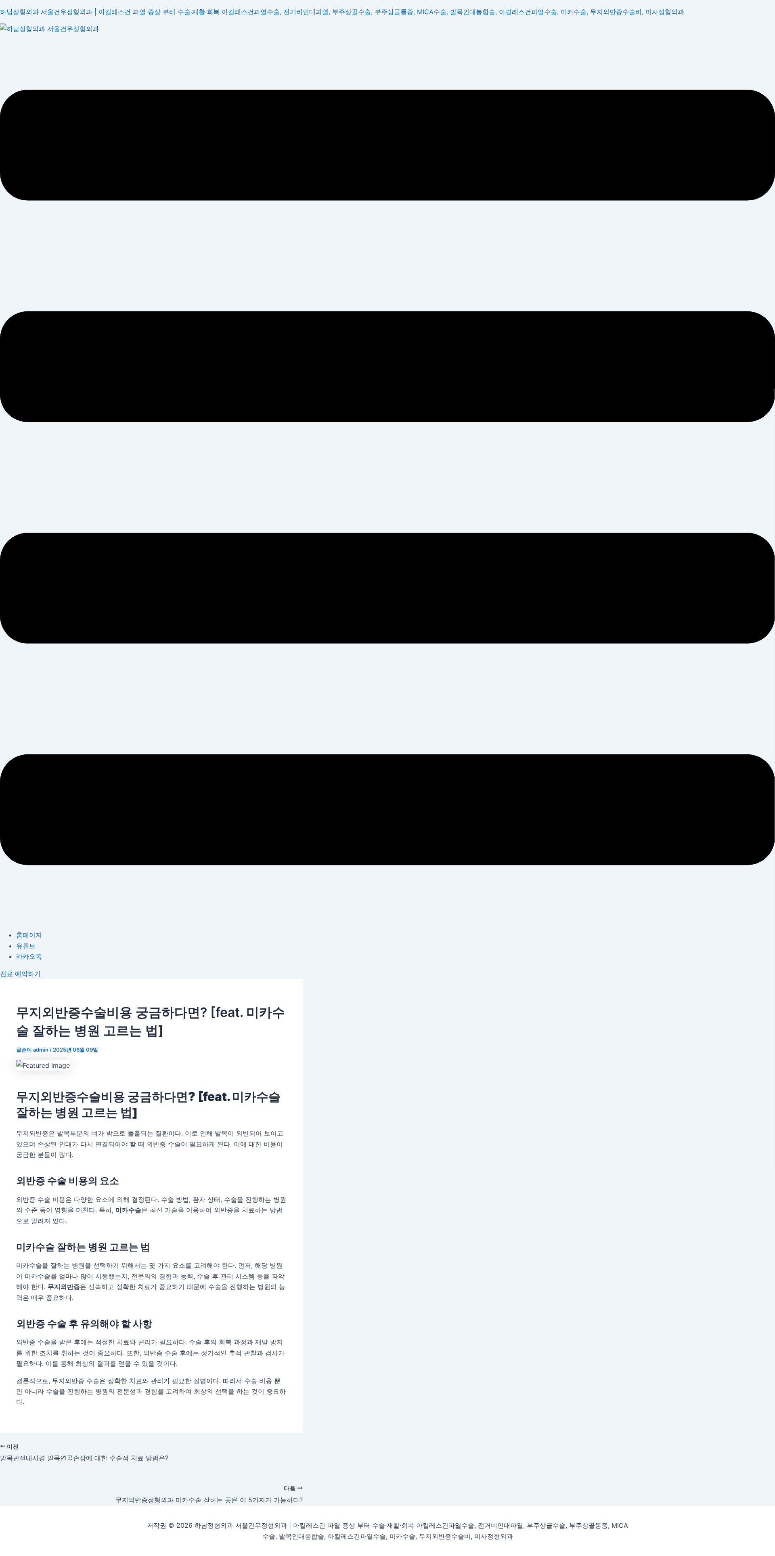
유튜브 (26, 946)
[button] (387, 479)
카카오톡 (29, 956)
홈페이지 (29, 935)
